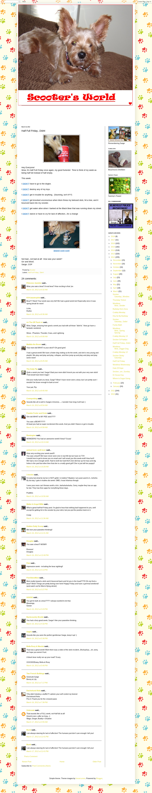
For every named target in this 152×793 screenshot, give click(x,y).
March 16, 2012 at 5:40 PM (37, 665)
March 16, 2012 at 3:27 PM (37, 589)
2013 (113, 254)
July (115, 277)
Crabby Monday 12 (120, 352)
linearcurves (80, 778)
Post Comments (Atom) (41, 766)
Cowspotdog (31, 398)
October (116, 267)
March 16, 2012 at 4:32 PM (37, 624)
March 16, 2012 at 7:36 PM (37, 702)
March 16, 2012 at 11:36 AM (37, 518)
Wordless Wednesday (121, 365)
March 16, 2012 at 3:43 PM (37, 609)
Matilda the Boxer (33, 344)
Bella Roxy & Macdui (35, 646)
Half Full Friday (119, 361)
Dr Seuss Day (118, 375)
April (115, 288)
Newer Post (26, 762)
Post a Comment (30, 756)
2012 (113, 257)
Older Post (97, 762)
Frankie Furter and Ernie (36, 413)
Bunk (28, 730)
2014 (113, 250)
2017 (113, 240)
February (117, 383)
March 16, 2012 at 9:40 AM (37, 391)
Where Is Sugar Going (121, 378)
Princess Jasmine (34, 283)
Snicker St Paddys (120, 340)
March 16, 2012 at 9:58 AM (37, 427)
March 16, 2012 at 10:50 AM (37, 496)
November (117, 264)
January (116, 386)
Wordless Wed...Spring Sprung (119, 330)
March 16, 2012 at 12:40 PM (37, 555)
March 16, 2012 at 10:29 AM (37, 467)
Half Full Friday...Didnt (121, 343)
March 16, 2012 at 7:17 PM (37, 683)
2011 (113, 391)
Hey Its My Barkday (120, 316)
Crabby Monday (119, 312)
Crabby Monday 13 (120, 336)
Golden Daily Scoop (34, 526)
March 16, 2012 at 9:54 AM (37, 405)
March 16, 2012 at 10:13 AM (37, 442)
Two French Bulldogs (35, 673)
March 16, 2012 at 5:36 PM (37, 638)
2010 (113, 394)
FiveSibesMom (32, 578)
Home (62, 762)
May (115, 284)
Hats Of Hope (118, 368)
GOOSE (29, 597)
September (117, 271)
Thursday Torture (119, 300)
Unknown (30, 710)
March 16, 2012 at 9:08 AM (37, 336)
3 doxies (30, 475)
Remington (31, 435)
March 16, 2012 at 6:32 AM (37, 290)
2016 (113, 243)
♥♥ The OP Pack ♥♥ (34, 322)
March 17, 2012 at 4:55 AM (37, 722)
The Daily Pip (32, 369)
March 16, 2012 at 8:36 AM (37, 314)
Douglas (30, 541)
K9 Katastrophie (33, 298)
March (115, 291)
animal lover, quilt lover (36, 450)
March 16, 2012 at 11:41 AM (37, 533)
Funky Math (117, 325)
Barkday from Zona (120, 309)
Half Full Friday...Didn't (36, 272)
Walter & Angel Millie (35, 504)
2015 (113, 247)
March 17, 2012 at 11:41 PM (37, 737)
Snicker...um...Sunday (121, 372)
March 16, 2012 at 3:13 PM (37, 570)
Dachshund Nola (33, 691)
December (117, 260)
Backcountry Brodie (35, 617)
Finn (28, 563)
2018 (113, 236)
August (116, 274)
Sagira (29, 632)
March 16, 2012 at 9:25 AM (37, 361)
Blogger (99, 778)
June (115, 281)
